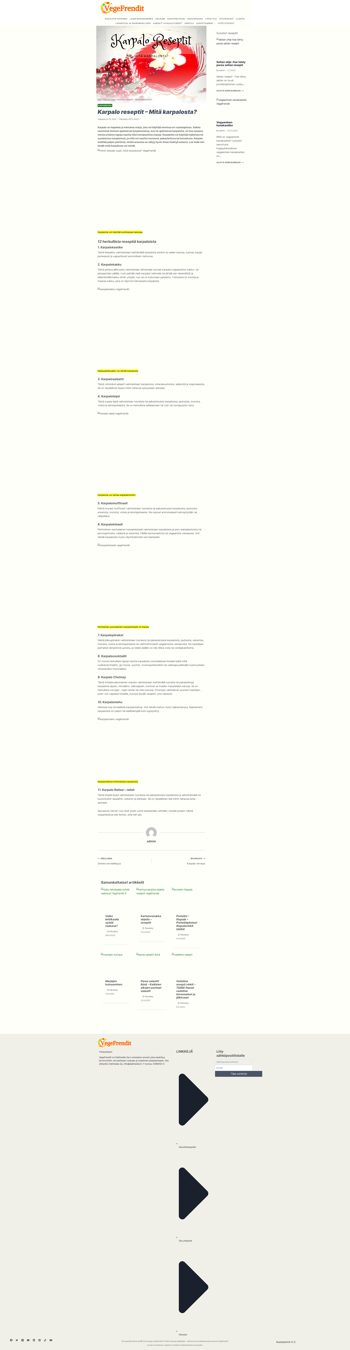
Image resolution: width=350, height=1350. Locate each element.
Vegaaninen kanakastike (224, 124)
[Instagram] (22, 1340)
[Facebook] (11, 1340)
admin (151, 841)
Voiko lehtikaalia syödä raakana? (112, 921)
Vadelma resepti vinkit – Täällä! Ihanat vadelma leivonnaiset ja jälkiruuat (186, 989)
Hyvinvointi (226, 19)
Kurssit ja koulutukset (167, 23)
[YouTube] (28, 1340)
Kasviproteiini (176, 19)
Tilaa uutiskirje (239, 1073)
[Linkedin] (33, 1340)
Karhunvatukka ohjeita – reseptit (151, 919)
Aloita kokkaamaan (230, 90)
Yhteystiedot (226, 23)
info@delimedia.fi (133, 1063)
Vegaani (160, 19)
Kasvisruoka (195, 19)
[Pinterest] (39, 1340)
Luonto (240, 19)
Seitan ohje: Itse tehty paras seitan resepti (231, 63)
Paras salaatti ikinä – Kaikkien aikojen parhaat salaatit (151, 986)
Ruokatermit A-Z (285, 1342)
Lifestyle (211, 19)
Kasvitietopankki (187, 1147)
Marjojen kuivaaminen (113, 983)
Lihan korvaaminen (141, 19)
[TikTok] (45, 1340)
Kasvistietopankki (116, 19)
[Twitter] (16, 1340)
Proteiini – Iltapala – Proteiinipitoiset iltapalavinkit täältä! (186, 922)
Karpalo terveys (196, 861)
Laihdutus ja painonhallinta (133, 23)
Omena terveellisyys (109, 861)
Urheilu (189, 23)
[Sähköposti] (50, 1340)
